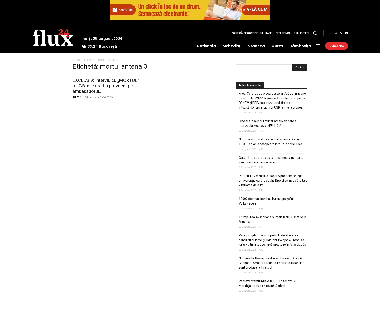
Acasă (76, 60)
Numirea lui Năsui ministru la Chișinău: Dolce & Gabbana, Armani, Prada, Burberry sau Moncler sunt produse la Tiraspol (271, 262)
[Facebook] (330, 33)
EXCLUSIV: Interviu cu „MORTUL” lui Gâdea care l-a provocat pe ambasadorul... (106, 86)
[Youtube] (346, 33)
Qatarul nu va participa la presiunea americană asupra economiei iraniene (271, 160)
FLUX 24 (77, 97)
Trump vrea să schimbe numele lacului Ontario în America (272, 219)
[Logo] (53, 37)
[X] (341, 33)
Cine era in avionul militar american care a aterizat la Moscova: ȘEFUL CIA (267, 123)
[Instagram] (336, 33)
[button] (315, 33)
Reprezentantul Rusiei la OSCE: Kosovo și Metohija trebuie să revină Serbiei (267, 283)
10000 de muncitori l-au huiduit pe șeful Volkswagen (266, 201)
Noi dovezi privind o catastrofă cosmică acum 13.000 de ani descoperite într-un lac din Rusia (270, 142)
